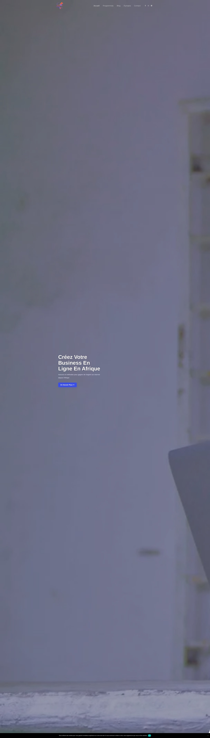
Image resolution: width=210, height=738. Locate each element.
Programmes (108, 6)
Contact (137, 6)
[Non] (208, 735)
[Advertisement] (105, 22)
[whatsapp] (149, 5)
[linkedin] (152, 5)
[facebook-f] (146, 5)
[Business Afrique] (60, 6)
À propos (127, 6)
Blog (118, 6)
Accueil (97, 6)
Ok (149, 735)
